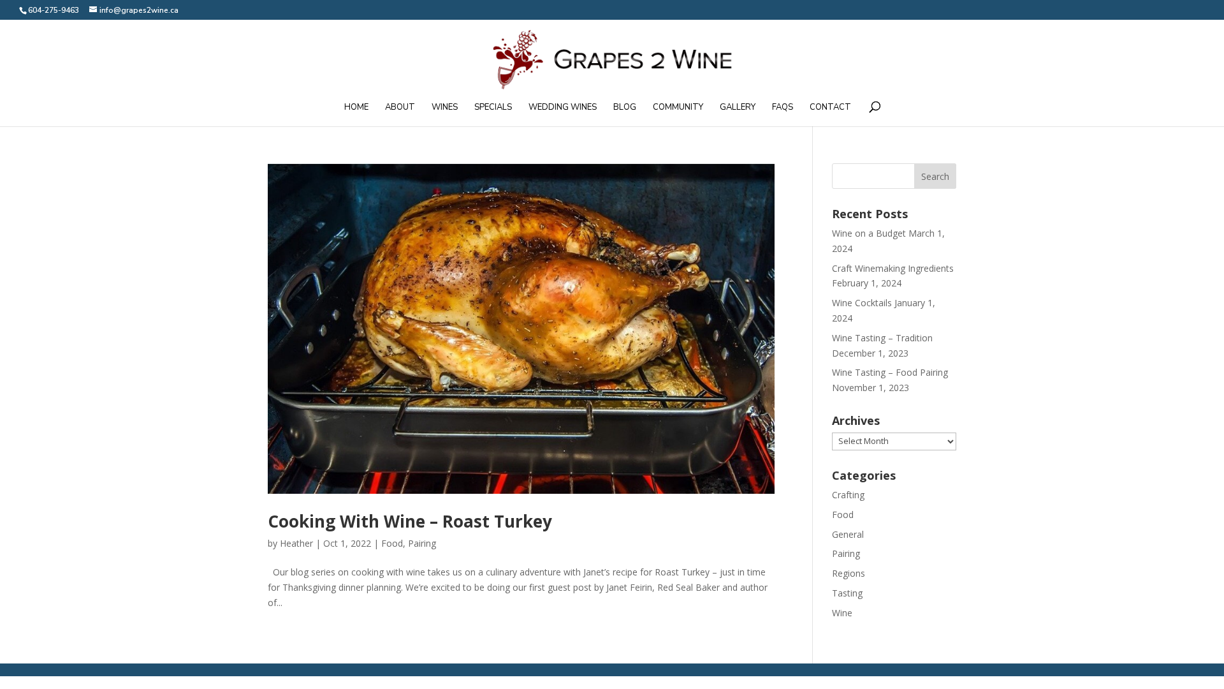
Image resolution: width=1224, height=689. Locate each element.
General (848, 534)
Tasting (847, 593)
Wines (445, 108)
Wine (842, 613)
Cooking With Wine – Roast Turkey (410, 521)
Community (678, 108)
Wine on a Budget (869, 233)
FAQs (782, 108)
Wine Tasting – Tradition (882, 338)
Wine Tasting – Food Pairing (890, 372)
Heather (296, 543)
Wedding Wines (562, 108)
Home (356, 108)
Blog (624, 108)
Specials (493, 108)
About (400, 108)
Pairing (422, 543)
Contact (830, 108)
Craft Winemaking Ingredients (893, 268)
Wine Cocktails (862, 303)
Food (392, 543)
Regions (848, 573)
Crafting (848, 495)
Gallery (737, 108)
